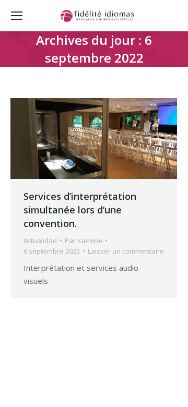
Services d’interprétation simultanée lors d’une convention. (80, 210)
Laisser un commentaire (126, 251)
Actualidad (40, 240)
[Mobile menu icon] (16, 15)
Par (83, 240)
